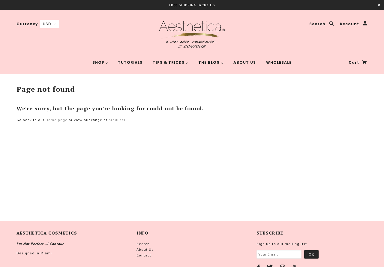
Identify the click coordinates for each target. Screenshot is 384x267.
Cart (354, 62)
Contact (143, 255)
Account (350, 24)
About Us (145, 249)
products (117, 120)
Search (318, 24)
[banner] (192, 34)
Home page (57, 120)
